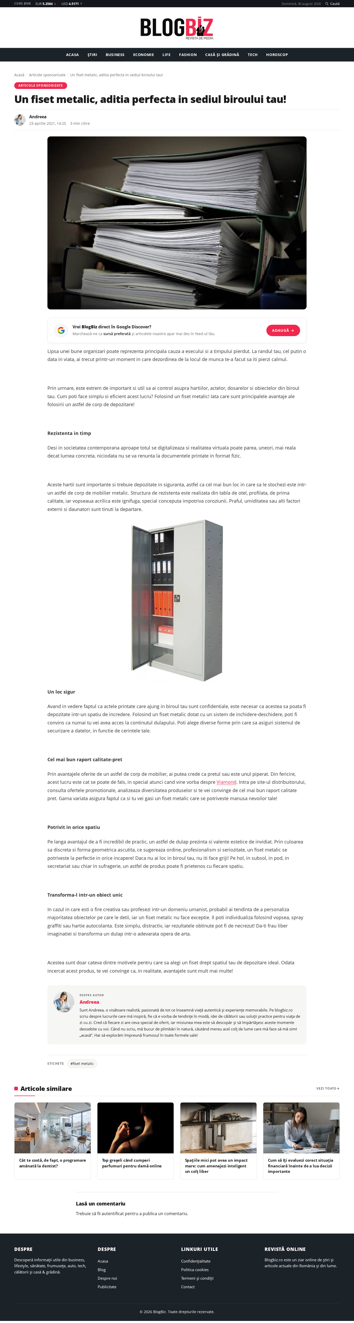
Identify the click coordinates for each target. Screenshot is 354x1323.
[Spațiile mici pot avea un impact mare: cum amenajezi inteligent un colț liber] (218, 1128)
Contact (188, 1286)
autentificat (113, 1213)
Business (115, 54)
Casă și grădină (222, 54)
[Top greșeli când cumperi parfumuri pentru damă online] (135, 1128)
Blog (102, 1269)
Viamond (226, 782)
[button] (332, 3)
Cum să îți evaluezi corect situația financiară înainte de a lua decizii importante (301, 1166)
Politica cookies (195, 1269)
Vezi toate (326, 1088)
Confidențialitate (195, 1261)
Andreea (38, 117)
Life (166, 54)
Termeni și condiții (197, 1278)
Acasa (72, 54)
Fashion (188, 54)
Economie (143, 54)
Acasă (19, 74)
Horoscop (277, 54)
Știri (92, 54)
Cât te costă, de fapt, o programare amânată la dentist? (52, 1163)
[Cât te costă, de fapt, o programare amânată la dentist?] (53, 1128)
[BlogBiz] (177, 28)
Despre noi (107, 1278)
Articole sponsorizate (47, 74)
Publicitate (107, 1286)
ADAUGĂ (283, 330)
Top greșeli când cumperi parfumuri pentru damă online (132, 1163)
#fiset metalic (82, 1063)
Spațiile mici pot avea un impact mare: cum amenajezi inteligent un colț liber (216, 1166)
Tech (253, 54)
